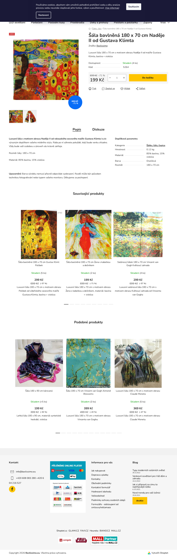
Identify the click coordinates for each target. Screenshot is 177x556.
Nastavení (43, 15)
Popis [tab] (77, 129)
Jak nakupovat (98, 470)
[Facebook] (12, 489)
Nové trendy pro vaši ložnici (146, 493)
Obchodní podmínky (101, 483)
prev (11, 256)
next (166, 256)
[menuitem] (17, 22)
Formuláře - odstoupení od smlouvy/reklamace (104, 506)
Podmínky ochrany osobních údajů (108, 500)
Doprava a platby (99, 474)
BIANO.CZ (105, 530)
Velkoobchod (97, 495)
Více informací (112, 7)
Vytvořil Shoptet (160, 552)
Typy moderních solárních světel (149, 470)
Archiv (139, 500)
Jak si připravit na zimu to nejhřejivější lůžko (145, 485)
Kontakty (95, 479)
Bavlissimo (102, 45)
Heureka (94, 530)
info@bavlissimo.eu (26, 471)
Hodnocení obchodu (101, 491)
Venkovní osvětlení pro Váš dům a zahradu (150, 477)
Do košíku (147, 77)
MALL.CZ (116, 530)
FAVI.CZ (84, 530)
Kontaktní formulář (100, 487)
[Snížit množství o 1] (110, 77)
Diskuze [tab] (98, 129)
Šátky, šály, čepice (155, 145)
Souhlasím (133, 6)
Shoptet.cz (62, 530)
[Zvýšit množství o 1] (124, 77)
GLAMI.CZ (74, 530)
